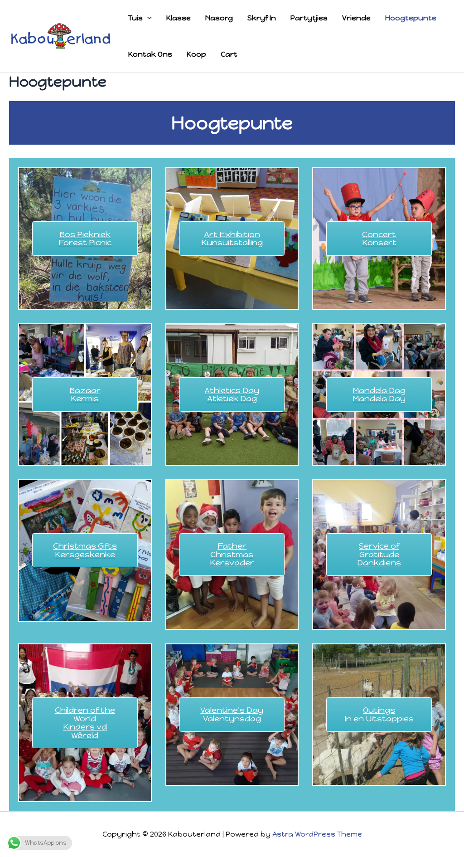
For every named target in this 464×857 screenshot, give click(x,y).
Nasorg (219, 18)
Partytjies (309, 18)
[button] (147, 18)
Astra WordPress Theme (317, 834)
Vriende (356, 18)
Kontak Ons (150, 54)
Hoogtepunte (410, 18)
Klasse (178, 18)
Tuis (135, 18)
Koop (196, 54)
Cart (229, 54)
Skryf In (261, 18)
